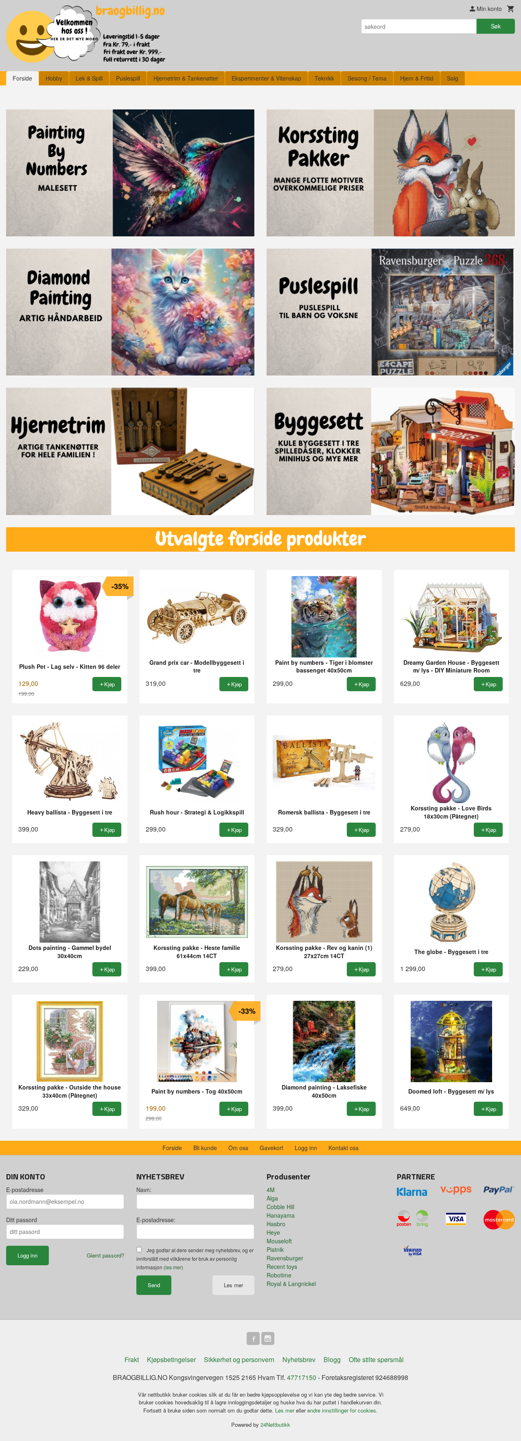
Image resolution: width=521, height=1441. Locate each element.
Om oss (238, 1148)
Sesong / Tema (367, 78)
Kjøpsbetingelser (171, 1359)
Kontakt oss (343, 1148)
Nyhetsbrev (298, 1359)
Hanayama (281, 1215)
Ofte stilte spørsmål (376, 1359)
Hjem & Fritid (416, 78)
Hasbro (276, 1224)
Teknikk (324, 78)
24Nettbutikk (275, 1424)
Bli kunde (205, 1148)
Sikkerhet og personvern (239, 1359)
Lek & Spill (89, 78)
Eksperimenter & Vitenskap (266, 78)
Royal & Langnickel (291, 1283)
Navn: (143, 1190)
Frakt (132, 1359)
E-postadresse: (155, 1220)
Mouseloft (279, 1241)
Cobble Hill (280, 1207)
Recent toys (282, 1266)
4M (271, 1190)
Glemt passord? (105, 1255)
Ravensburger (285, 1258)
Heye (273, 1232)
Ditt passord (21, 1220)
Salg (452, 78)
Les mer (233, 1285)
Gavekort (271, 1148)
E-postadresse (25, 1190)
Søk (496, 26)
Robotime (279, 1275)
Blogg (332, 1359)
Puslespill (128, 78)
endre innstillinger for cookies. (342, 1410)
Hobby (54, 78)
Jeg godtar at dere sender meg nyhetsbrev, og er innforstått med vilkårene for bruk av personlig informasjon (195, 1259)
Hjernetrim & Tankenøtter (185, 78)
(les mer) (173, 1267)
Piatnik (275, 1249)
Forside (22, 78)
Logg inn (306, 1148)
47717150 (301, 1377)
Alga (272, 1198)
